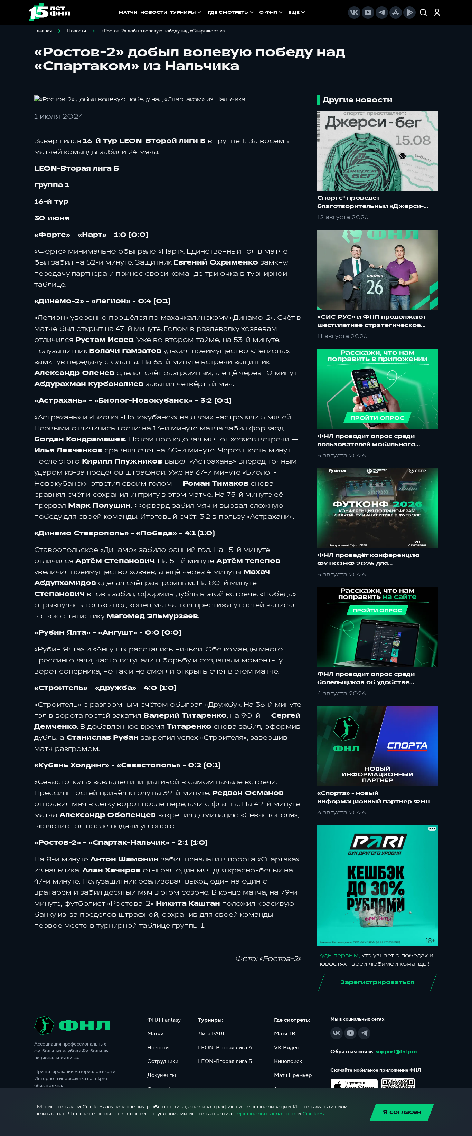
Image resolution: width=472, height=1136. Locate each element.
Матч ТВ (284, 1033)
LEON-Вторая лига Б (225, 1061)
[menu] (257, 12)
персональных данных (264, 1113)
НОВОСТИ (153, 12)
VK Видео (286, 1047)
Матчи (155, 1033)
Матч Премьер (293, 1075)
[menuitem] (231, 12)
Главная (43, 31)
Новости (76, 31)
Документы (161, 1075)
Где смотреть (228, 12)
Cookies (313, 1113)
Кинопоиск (288, 1061)
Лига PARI (211, 1033)
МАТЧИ (128, 12)
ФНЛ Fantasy (164, 1019)
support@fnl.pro (396, 1051)
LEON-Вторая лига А (225, 1047)
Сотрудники (162, 1061)
